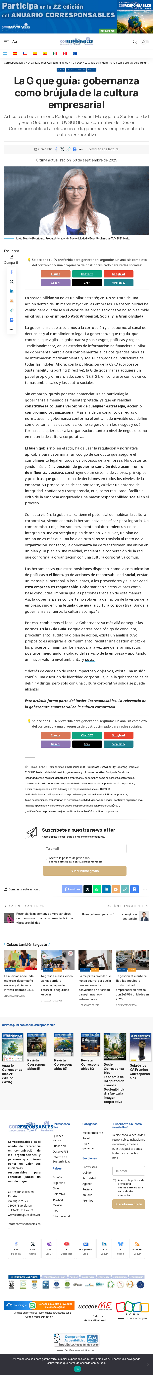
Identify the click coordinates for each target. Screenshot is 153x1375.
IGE (55, 789)
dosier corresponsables (38, 789)
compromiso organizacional (80, 794)
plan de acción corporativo (119, 783)
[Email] (11, 301)
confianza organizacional (128, 800)
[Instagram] (49, 1249)
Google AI (118, 274)
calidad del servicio (54, 772)
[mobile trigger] (7, 41)
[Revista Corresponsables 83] (63, 1044)
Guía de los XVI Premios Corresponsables (140, 1071)
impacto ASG (84, 811)
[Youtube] (66, 1249)
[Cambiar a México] (55, 53)
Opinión (61, 69)
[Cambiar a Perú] (65, 53)
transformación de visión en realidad (69, 800)
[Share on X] (62, 149)
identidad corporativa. (106, 811)
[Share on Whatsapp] (97, 889)
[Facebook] (16, 1249)
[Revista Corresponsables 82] (90, 1044)
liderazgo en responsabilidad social (78, 789)
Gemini (55, 282)
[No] (148, 1364)
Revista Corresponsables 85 (36, 1064)
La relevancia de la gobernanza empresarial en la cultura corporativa (64, 783)
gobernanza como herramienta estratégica (109, 777)
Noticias (10, 969)
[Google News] (85, 1249)
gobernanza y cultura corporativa (85, 772)
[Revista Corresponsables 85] (36, 1044)
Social (105, 316)
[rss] (137, 1249)
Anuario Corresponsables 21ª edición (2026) (12, 1073)
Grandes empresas (76, 69)
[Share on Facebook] (56, 149)
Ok (77, 1369)
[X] (32, 1249)
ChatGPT (87, 274)
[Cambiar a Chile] (25, 53)
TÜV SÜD (91, 69)
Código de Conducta (117, 772)
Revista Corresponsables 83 (63, 1064)
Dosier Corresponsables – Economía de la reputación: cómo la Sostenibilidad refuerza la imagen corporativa (114, 1083)
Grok (87, 282)
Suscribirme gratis (85, 871)
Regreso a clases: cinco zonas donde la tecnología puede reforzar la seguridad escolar (57, 985)
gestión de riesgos (101, 800)
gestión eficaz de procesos (40, 811)
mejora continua (67, 811)
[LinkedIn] (104, 1249)
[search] (135, 41)
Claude (55, 274)
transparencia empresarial (63, 766)
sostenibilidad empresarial (112, 794)
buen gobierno (42, 448)
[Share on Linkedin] (11, 291)
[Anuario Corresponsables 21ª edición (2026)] (12, 1047)
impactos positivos (36, 805)
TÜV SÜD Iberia (33, 772)
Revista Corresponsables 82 (90, 1064)
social (89, 358)
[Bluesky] (120, 1249)
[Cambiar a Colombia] (35, 53)
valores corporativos (60, 805)
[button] (68, 149)
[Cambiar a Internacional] (75, 53)
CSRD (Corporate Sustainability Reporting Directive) (109, 766)
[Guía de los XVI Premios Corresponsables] (140, 1047)
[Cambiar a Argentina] (5, 53)
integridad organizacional (39, 777)
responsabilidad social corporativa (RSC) (96, 805)
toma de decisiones (36, 800)
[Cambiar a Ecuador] (45, 53)
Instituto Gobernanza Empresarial (44, 794)
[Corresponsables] (76, 41)
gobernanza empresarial (69, 777)
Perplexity (118, 282)
